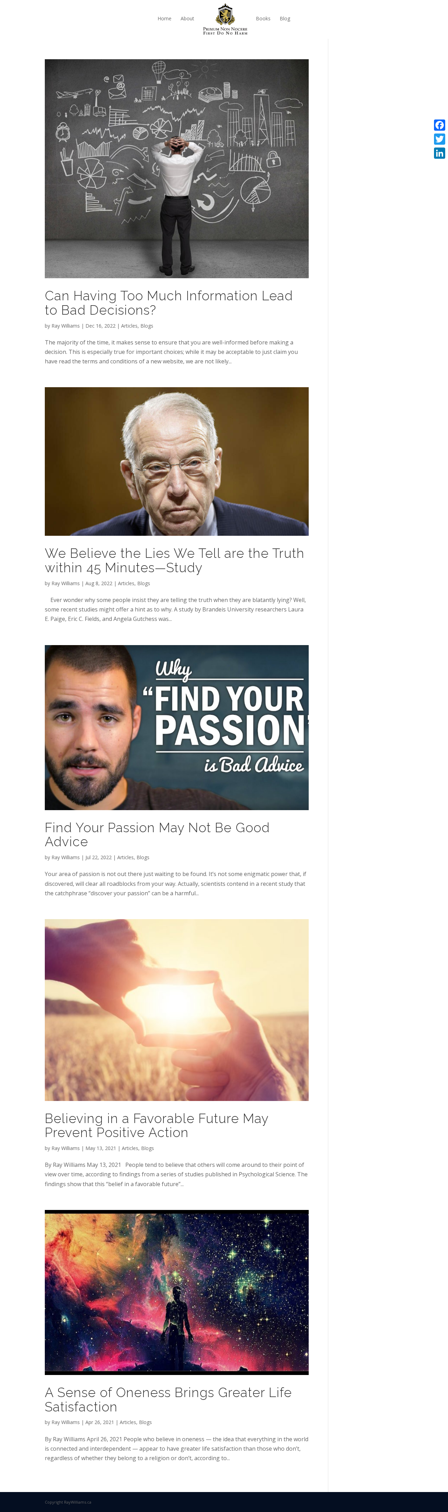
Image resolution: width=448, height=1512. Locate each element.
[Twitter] (440, 139)
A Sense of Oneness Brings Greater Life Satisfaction (168, 1400)
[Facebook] (440, 125)
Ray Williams (65, 325)
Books (263, 18)
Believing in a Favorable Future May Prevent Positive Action (156, 1126)
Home (165, 18)
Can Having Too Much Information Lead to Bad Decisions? (169, 303)
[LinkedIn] (440, 153)
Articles (129, 325)
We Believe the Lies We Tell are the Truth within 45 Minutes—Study (174, 560)
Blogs (146, 325)
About (187, 18)
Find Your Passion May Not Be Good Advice (157, 835)
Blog (285, 18)
